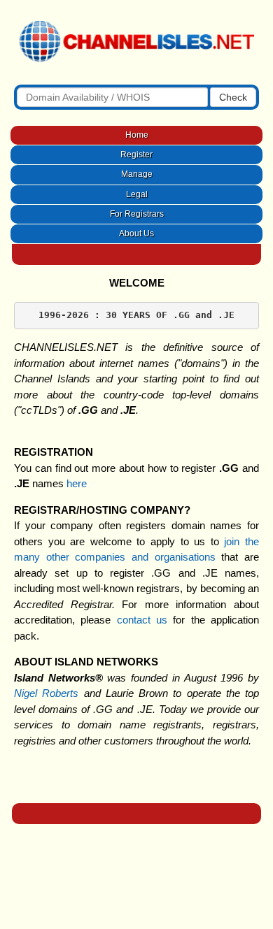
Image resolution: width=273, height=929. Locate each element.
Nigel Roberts (46, 693)
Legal (137, 194)
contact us (142, 620)
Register (136, 154)
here (76, 483)
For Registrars (137, 214)
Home (136, 135)
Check (233, 97)
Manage (137, 174)
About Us (136, 233)
